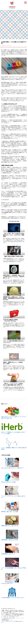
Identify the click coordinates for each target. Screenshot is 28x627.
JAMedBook (12, 6)
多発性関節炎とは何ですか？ (8, 553)
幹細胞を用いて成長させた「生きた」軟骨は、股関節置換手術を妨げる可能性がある (13, 298)
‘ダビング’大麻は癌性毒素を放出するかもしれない (13, 341)
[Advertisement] (14, 25)
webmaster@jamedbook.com (7, 621)
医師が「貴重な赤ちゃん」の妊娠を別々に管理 (13, 362)
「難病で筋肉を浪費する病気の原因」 (13, 256)
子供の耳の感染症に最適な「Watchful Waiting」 (10, 320)
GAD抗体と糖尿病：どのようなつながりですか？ (13, 597)
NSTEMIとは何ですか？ (7, 583)
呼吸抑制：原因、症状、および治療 (9, 511)
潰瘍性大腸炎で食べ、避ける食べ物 (9, 525)
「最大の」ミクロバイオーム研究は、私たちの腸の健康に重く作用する (13, 384)
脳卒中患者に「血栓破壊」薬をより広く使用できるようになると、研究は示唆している (13, 276)
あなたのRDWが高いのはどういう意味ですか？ (12, 468)
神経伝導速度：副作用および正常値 (9, 539)
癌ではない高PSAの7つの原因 (8, 482)
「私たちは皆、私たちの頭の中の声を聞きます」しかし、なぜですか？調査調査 (13, 235)
